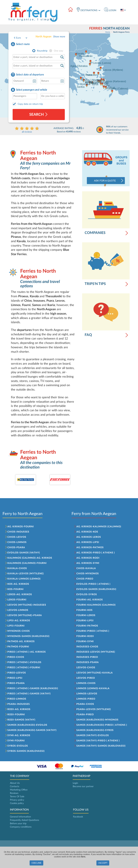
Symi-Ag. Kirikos (18, 735)
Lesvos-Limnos (17, 610)
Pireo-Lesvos (16, 673)
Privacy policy (17, 800)
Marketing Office (18, 790)
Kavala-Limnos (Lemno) (24, 579)
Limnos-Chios (86, 683)
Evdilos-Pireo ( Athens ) (93, 584)
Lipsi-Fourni (16, 626)
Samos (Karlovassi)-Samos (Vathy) (32, 730)
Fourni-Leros (85, 615)
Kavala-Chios (17, 568)
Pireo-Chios (15, 657)
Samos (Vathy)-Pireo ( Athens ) (98, 741)
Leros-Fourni (16, 600)
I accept (102, 863)
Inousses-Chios (87, 647)
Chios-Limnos (17, 542)
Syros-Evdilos (17, 746)
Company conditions (20, 827)
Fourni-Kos (84, 610)
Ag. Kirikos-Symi (87, 563)
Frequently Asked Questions (24, 820)
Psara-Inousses (18, 704)
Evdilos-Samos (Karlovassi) (96, 589)
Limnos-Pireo (85, 699)
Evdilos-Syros (86, 594)
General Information (20, 817)
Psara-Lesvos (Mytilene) (93, 709)
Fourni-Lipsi (85, 620)
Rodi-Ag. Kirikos (18, 709)
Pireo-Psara (16, 683)
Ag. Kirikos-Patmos (90, 547)
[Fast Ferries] (60, 479)
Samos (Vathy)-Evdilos (92, 735)
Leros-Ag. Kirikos (19, 594)
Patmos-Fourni (18, 647)
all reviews (27, 132)
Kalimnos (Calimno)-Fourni (27, 563)
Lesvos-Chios (85, 667)
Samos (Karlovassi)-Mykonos (97, 720)
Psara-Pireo (85, 714)
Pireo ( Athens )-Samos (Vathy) (29, 694)
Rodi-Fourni (16, 714)
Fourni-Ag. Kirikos (89, 600)
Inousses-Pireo (87, 657)
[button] (110, 10)
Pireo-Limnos (16, 699)
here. (83, 857)
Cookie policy (17, 803)
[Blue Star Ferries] (25, 479)
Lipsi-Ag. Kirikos (18, 620)
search (37, 114)
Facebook (78, 817)
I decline (36, 863)
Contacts (14, 786)
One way (58, 51)
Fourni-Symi (85, 641)
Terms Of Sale (17, 796)
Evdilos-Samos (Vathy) (23, 553)
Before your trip (18, 823)
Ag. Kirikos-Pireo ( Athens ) (95, 553)
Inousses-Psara (87, 662)
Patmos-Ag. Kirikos (21, 641)
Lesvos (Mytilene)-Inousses (26, 605)
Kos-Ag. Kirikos (18, 584)
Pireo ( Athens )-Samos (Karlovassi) (32, 688)
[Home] (70, 10)
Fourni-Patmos (87, 626)
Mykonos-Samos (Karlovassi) (28, 636)
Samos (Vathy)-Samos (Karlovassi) (101, 746)
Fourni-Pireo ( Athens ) (92, 631)
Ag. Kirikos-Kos (87, 532)
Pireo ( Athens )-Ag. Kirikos (26, 652)
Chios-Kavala (86, 568)
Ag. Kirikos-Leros (88, 537)
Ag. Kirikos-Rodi (87, 558)
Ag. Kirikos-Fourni (20, 526)
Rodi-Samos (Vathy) (21, 720)
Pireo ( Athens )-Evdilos (24, 662)
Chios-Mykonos (87, 573)
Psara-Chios (85, 704)
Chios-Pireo (84, 579)
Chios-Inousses (18, 532)
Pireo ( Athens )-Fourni (23, 667)
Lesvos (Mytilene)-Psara (24, 615)
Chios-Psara (16, 547)
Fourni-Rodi (85, 636)
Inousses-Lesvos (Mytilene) (95, 652)
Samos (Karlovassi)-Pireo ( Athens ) (101, 725)
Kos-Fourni (15, 589)
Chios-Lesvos (16, 537)
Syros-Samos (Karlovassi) (26, 751)
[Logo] (33, 12)
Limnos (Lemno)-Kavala (93, 688)
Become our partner (83, 786)
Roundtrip (42, 51)
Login (75, 783)
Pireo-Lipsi (14, 678)
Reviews (14, 793)
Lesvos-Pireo (85, 678)
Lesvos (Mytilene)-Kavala (94, 673)
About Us (15, 783)
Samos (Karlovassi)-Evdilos (27, 725)
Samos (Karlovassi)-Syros (95, 730)
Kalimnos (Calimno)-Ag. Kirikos (29, 558)
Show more (59, 36)
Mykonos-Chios (18, 631)
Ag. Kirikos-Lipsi (87, 542)
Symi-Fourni (16, 741)
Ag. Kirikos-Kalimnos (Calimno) (98, 526)
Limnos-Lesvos (86, 694)
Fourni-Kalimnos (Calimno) (96, 605)
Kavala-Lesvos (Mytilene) (25, 573)
